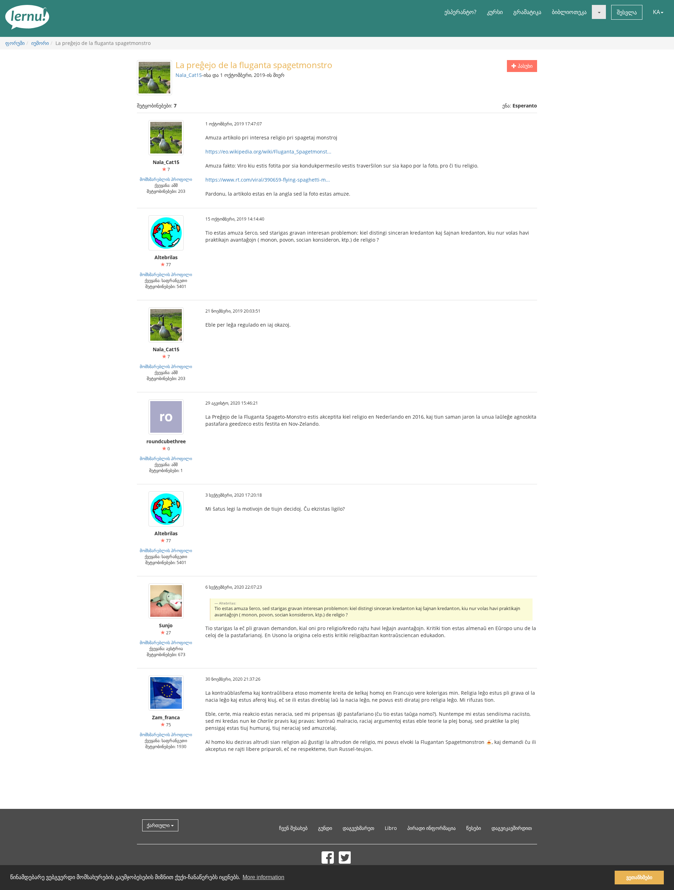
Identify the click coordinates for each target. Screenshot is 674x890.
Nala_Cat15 (189, 75)
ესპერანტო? (460, 12)
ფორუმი (15, 43)
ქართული (159, 825)
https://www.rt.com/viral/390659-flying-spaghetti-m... (267, 179)
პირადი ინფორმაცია (431, 828)
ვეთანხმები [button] (639, 877)
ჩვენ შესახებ (293, 828)
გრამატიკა (527, 12)
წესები (473, 828)
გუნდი (325, 828)
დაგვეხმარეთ (358, 828)
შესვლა (627, 12)
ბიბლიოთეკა (569, 12)
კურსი (495, 12)
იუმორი (40, 43)
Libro (391, 828)
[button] (599, 12)
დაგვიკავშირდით (511, 828)
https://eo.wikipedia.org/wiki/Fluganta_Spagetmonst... (268, 151)
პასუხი (524, 66)
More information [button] (263, 877)
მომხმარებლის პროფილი (166, 179)
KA (656, 12)
